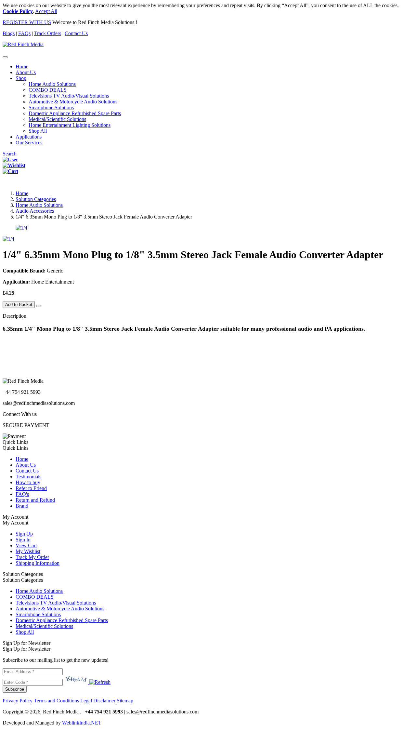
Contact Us (76, 33)
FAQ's (22, 494)
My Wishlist (28, 551)
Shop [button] (21, 78)
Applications (29, 137)
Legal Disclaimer (97, 700)
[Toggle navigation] (5, 57)
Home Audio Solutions (52, 84)
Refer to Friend (31, 488)
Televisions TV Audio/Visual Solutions (69, 96)
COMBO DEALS (48, 90)
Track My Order (32, 557)
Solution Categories (36, 199)
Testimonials (28, 476)
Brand (22, 506)
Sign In (23, 539)
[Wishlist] (14, 165)
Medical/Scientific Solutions (57, 119)
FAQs (24, 33)
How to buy (28, 482)
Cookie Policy (18, 11)
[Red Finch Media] (23, 44)
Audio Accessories (35, 211)
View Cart (26, 545)
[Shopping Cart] (10, 171)
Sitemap (125, 700)
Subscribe (14, 689)
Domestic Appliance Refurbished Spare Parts (75, 113)
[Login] (10, 159)
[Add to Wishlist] (38, 306)
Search (10, 153)
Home (22, 66)
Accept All (46, 11)
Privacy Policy (17, 700)
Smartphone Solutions (51, 107)
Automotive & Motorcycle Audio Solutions (73, 101)
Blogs (9, 33)
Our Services (29, 142)
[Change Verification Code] (99, 682)
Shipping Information (37, 563)
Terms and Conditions (56, 700)
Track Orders (47, 33)
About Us (26, 72)
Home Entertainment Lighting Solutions (69, 125)
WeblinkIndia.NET (81, 722)
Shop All (38, 131)
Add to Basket (18, 304)
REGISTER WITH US (27, 22)
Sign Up (24, 534)
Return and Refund (35, 500)
